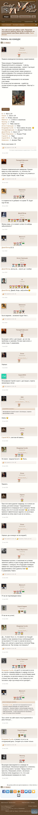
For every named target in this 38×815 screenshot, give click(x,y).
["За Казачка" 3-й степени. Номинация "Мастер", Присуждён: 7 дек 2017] (23, 221)
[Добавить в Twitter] (26, 791)
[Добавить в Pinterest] (22, 791)
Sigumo (4, 124)
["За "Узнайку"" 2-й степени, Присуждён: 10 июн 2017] (19, 455)
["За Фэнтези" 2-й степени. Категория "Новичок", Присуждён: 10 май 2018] (23, 761)
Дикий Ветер (6, 132)
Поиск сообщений (6, 24)
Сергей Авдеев (22, 606)
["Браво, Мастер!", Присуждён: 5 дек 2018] (13, 287)
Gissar (22, 48)
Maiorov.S (5, 120)
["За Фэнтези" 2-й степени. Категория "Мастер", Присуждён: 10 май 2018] (17, 221)
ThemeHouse (22, 808)
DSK (22, 397)
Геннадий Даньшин (8, 130)
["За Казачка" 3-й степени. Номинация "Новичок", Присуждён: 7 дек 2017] (24, 287)
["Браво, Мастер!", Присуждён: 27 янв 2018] (19, 557)
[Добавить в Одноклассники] (15, 791)
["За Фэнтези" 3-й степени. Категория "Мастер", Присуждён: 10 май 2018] (19, 287)
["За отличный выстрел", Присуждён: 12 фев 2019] (10, 287)
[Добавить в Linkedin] (7, 791)
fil (2, 113)
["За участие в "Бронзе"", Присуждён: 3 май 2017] (26, 221)
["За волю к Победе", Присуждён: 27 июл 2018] (20, 761)
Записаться (6, 109)
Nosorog (4, 122)
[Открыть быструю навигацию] (36, 22)
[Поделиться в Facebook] (3, 791)
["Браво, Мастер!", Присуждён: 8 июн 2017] (16, 455)
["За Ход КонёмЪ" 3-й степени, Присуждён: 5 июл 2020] (22, 166)
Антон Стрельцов (7, 126)
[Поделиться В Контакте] (29, 791)
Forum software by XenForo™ (7, 806)
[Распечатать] (18, 795)
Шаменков (5, 140)
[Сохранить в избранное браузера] (33, 791)
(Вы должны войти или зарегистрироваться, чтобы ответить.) (22, 785)
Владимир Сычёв (7, 128)
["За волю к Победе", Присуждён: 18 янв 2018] (20, 221)
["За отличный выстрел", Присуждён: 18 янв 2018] (22, 287)
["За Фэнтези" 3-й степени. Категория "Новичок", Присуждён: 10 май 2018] (24, 265)
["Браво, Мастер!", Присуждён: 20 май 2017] (19, 55)
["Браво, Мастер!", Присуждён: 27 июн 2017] (17, 197)
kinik (3, 118)
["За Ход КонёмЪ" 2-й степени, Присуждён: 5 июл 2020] (20, 244)
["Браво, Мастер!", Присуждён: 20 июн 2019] (15, 244)
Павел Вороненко (7, 134)
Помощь (32, 802)
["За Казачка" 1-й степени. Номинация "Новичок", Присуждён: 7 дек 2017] (19, 612)
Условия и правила (32, 806)
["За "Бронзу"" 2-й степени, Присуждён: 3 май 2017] (23, 197)
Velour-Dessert (4, 802)
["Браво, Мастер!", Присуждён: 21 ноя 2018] (12, 221)
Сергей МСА (6, 138)
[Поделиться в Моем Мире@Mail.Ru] (11, 791)
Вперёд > (8, 42)
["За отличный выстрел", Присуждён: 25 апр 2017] (22, 455)
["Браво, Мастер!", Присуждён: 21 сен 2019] (16, 265)
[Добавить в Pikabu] (18, 791)
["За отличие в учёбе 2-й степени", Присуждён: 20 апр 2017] (25, 612)
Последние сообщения (18, 24)
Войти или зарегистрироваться (27, 1)
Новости (14, 16)
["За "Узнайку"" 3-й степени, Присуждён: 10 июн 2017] (20, 197)
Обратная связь (26, 802)
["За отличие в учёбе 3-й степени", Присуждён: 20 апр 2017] (29, 221)
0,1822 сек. (11, 811)
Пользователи (25, 16)
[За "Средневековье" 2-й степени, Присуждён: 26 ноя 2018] (19, 265)
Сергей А (5, 136)
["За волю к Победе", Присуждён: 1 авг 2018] (15, 197)
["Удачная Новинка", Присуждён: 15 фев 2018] (19, 405)
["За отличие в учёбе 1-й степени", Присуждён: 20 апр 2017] (27, 287)
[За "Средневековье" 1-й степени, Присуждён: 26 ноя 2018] (9, 221)
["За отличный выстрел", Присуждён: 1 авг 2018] (15, 221)
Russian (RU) (12, 802)
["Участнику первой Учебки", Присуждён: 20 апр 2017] (23, 244)
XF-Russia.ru (8, 807)
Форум (6, 16)
